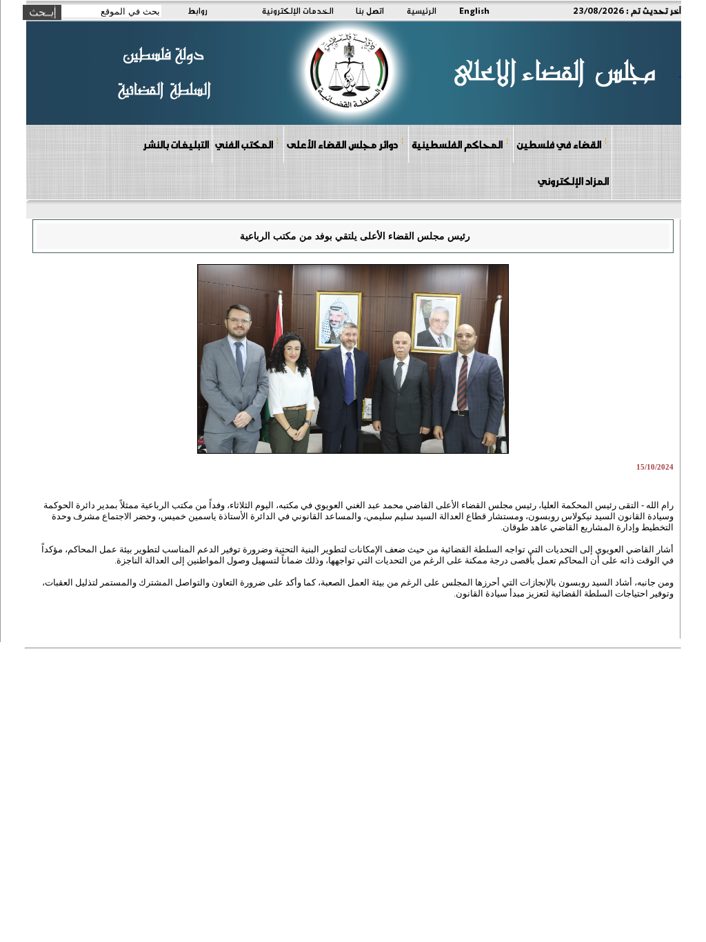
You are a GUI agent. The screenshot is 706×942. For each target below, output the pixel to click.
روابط (198, 10)
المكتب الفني (244, 144)
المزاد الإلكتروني (573, 180)
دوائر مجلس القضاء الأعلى (342, 144)
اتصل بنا (370, 10)
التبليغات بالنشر (176, 144)
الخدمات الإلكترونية (298, 10)
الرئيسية (421, 10)
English (474, 10)
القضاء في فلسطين (558, 144)
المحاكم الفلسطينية (457, 144)
